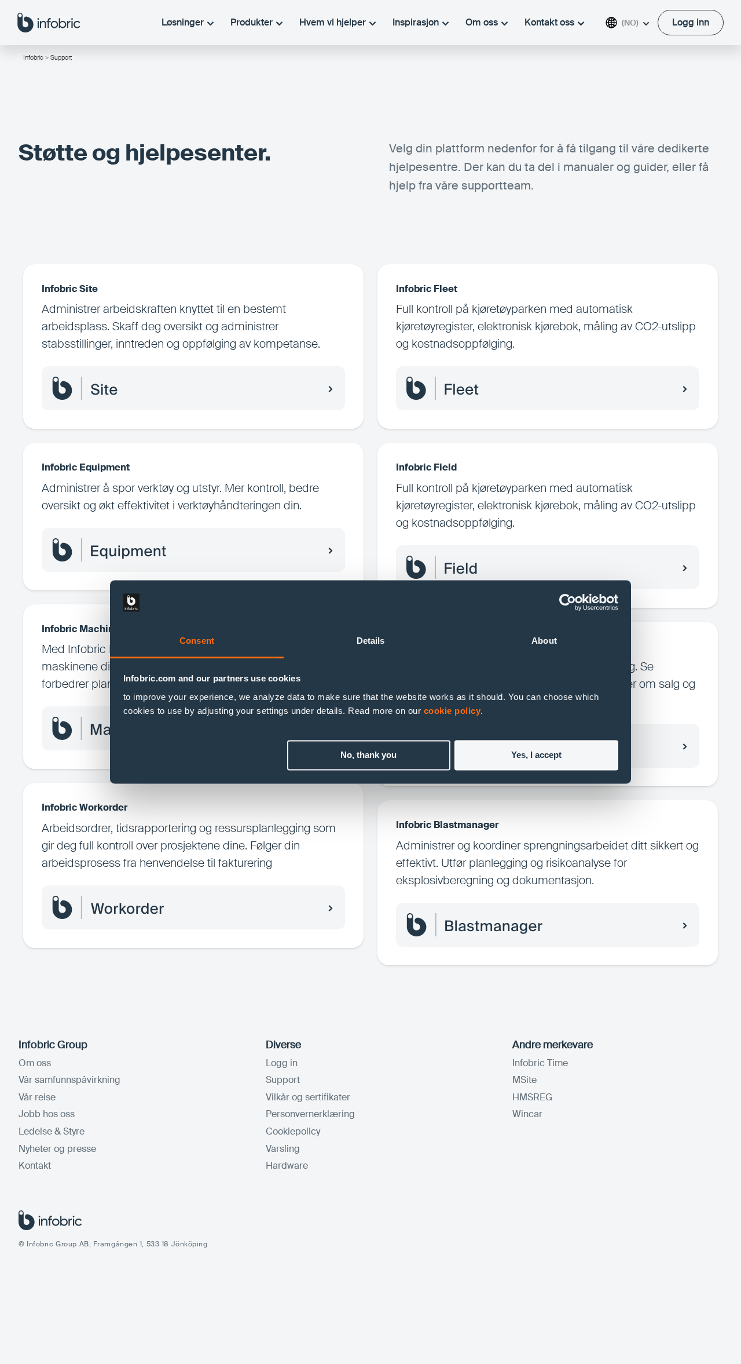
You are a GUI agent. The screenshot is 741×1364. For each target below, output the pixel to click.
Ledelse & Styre (52, 1131)
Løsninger (183, 22)
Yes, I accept (536, 755)
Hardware (287, 1165)
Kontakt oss (549, 22)
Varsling (283, 1149)
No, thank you (368, 755)
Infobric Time (540, 1063)
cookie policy (452, 711)
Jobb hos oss (47, 1114)
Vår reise (37, 1097)
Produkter (251, 22)
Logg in (282, 1063)
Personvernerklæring (310, 1114)
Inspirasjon (415, 22)
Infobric (33, 57)
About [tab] (544, 640)
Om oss (481, 22)
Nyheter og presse (57, 1149)
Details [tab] (371, 640)
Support (283, 1080)
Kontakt (35, 1165)
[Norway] (48, 22)
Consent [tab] (196, 640)
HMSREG (532, 1097)
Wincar (527, 1114)
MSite (524, 1080)
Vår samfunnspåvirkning (69, 1080)
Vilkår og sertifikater (308, 1097)
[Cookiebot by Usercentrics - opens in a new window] (567, 602)
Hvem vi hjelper (332, 22)
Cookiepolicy (293, 1131)
